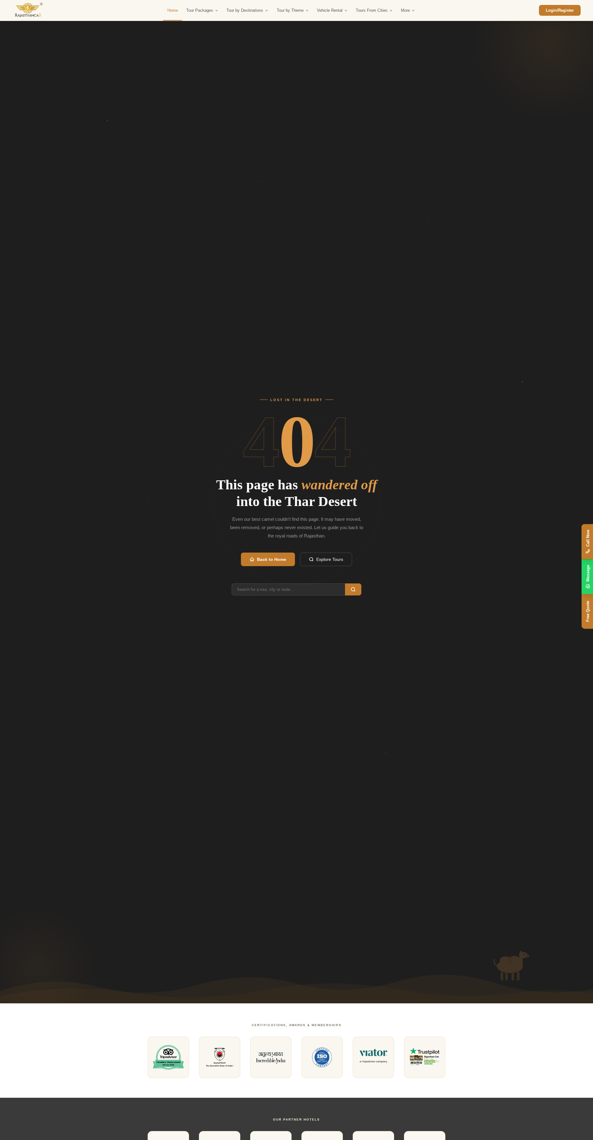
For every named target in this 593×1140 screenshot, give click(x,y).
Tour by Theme (290, 10)
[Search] (353, 589)
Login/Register (560, 10)
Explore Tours (329, 559)
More (405, 10)
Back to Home (271, 559)
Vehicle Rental (330, 10)
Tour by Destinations (244, 10)
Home (172, 10)
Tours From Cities (372, 10)
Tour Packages (199, 10)
